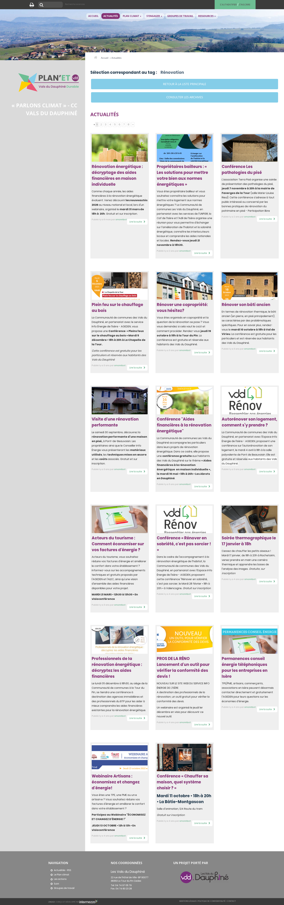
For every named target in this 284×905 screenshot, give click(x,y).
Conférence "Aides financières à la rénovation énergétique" (184, 425)
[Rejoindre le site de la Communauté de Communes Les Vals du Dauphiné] (204, 876)
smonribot (121, 219)
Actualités (116, 58)
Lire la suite (135, 221)
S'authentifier (228, 4)
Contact (231, 901)
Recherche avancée (75, 4)
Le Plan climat (61, 874)
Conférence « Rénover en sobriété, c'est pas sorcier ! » (184, 543)
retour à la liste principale (184, 84)
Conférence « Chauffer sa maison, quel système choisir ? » (182, 782)
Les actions (60, 879)
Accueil (104, 58)
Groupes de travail (64, 888)
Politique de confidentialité (211, 901)
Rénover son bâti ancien (246, 304)
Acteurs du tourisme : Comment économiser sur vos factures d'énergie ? (118, 543)
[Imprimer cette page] (33, 5)
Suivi (56, 883)
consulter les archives (184, 97)
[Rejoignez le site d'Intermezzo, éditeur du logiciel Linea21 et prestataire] (89, 902)
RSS (69, 870)
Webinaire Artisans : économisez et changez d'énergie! (116, 782)
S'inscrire (244, 4)
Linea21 (51, 902)
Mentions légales (187, 901)
